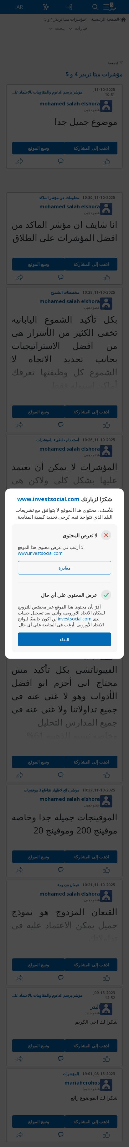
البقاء (64, 639)
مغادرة (65, 568)
